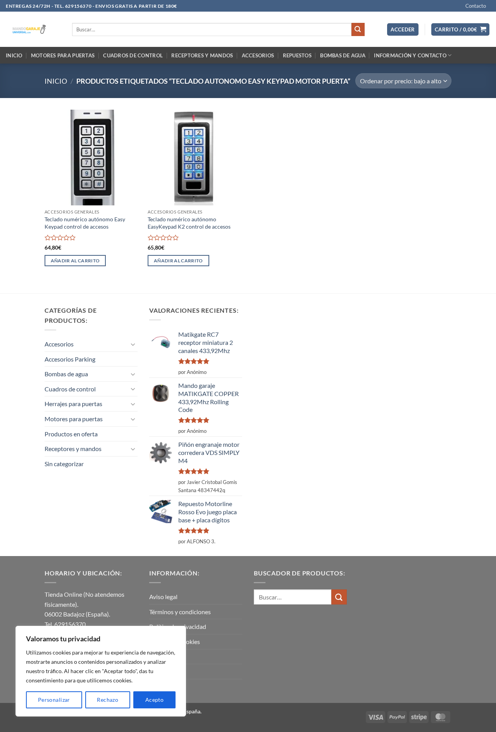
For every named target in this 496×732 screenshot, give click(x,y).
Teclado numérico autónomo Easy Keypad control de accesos (85, 223)
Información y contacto (410, 55)
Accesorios (258, 55)
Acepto (154, 699)
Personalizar (54, 699)
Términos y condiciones (180, 611)
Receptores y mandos (202, 55)
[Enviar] (358, 29)
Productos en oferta (71, 433)
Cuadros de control (133, 55)
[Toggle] (133, 344)
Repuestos (297, 55)
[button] (402, 29)
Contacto (475, 6)
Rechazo (107, 699)
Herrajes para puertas (73, 403)
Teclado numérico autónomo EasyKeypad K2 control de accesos (189, 223)
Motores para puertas (63, 55)
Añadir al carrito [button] (75, 260)
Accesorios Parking (70, 359)
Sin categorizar (64, 463)
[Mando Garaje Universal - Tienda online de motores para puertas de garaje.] (33, 29)
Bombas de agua (342, 55)
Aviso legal (163, 596)
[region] (101, 671)
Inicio (14, 55)
